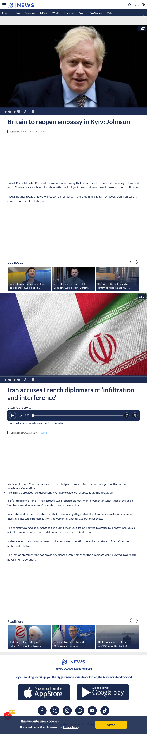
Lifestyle (69, 13)
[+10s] (135, 415)
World (55, 13)
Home (4, 13)
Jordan (16, 13)
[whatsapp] (79, 710)
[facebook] (42, 710)
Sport (82, 13)
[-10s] (127, 415)
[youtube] (92, 710)
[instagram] (67, 710)
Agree (111, 725)
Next (130, 262)
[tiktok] (104, 710)
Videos (110, 13)
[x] (54, 710)
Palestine (30, 13)
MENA (43, 13)
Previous (136, 262)
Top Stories (96, 13)
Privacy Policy (71, 727)
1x (20, 415)
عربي (137, 4)
